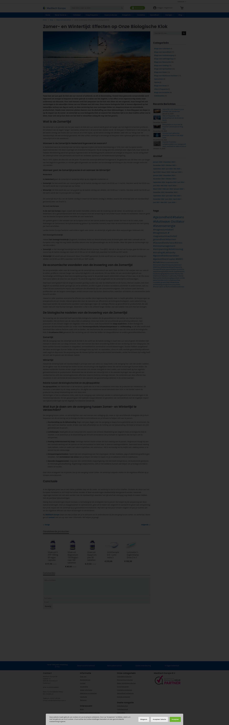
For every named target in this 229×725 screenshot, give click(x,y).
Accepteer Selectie (159, 719)
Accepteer (175, 719)
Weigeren (143, 719)
